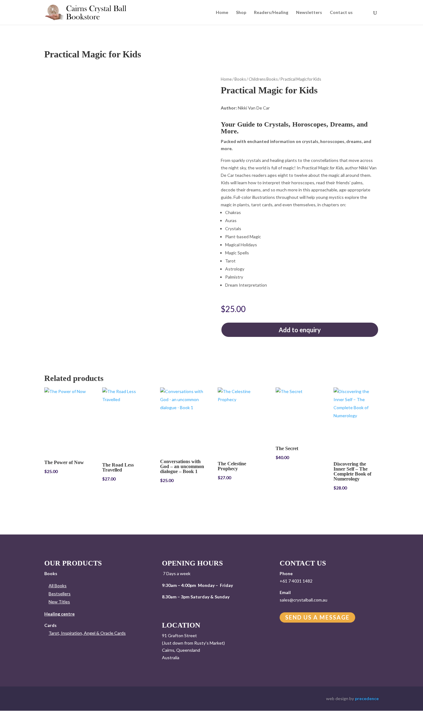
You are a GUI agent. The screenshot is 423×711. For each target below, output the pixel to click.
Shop (241, 12)
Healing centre (59, 613)
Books (240, 79)
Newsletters (309, 12)
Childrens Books (263, 79)
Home (222, 12)
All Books (58, 585)
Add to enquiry (300, 329)
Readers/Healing (271, 12)
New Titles (59, 601)
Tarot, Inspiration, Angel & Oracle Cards (87, 633)
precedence (367, 698)
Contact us (341, 12)
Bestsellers (60, 593)
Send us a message (317, 617)
